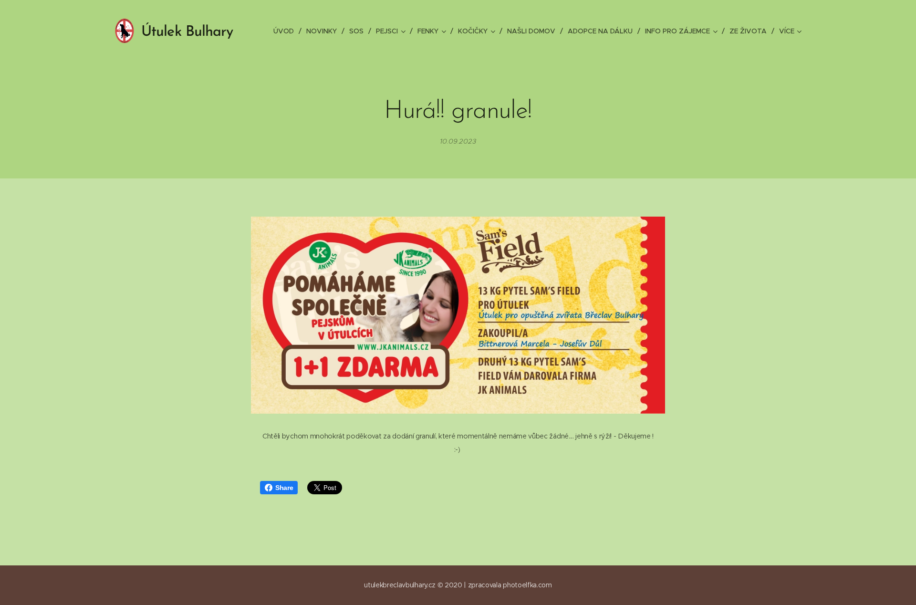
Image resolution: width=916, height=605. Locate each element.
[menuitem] (286, 31)
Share (284, 487)
